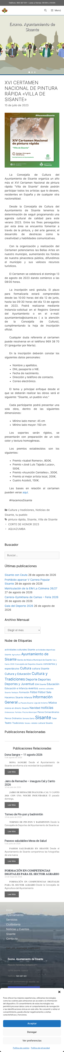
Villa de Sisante (47, 519)
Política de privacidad (40, 1048)
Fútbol (33, 692)
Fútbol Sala (44, 692)
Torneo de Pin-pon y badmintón (24, 814)
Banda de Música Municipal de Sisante (34, 660)
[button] (59, 991)
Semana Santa (28, 718)
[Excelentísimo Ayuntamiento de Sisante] (5, 10)
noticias (47, 708)
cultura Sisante (40, 668)
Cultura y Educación (18, 673)
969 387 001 (22, 3)
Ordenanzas (9, 712)
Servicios (11, 919)
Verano (27, 723)
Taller (54, 718)
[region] (32, 44)
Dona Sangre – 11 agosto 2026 (23, 754)
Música (52, 702)
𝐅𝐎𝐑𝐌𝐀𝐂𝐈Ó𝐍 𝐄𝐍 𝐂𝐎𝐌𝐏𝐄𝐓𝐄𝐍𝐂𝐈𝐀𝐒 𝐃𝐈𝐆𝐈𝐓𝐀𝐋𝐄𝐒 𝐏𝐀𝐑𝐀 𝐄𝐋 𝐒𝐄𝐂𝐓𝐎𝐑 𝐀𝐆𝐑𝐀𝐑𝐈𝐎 (32, 872)
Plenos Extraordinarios (48, 712)
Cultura (25, 668)
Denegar (32, 1032)
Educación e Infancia (16, 688)
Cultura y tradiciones (21, 510)
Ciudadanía (13, 924)
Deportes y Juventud (19, 684)
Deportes (44, 679)
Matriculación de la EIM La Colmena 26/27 (31, 588)
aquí (25, 492)
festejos (14, 692)
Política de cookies (21, 1048)
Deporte (31, 679)
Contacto (12, 938)
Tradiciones (18, 723)
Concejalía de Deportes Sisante (29, 664)
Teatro (8, 723)
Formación (24, 692)
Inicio (9, 910)
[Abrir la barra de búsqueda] (45, 10)
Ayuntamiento (14, 915)
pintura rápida (17, 519)
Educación (53, 684)
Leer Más (12, 772)
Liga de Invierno (41, 703)
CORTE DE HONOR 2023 (23, 524)
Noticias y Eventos (17, 929)
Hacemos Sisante (14, 697)
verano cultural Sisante (42, 723)
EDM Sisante (40, 684)
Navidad (35, 707)
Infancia (28, 697)
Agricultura (16, 655)
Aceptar (32, 1023)
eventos (33, 688)
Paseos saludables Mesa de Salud (26, 840)
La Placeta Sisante (25, 703)
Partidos (18, 712)
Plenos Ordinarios (13, 718)
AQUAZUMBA (16, 529)
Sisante (32, 519)
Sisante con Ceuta (16, 574)
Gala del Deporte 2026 (19, 605)
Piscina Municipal (29, 712)
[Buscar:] (32, 555)
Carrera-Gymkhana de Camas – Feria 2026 (31, 597)
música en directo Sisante (17, 708)
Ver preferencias (32, 1040)
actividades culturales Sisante (20, 649)
